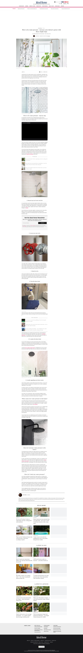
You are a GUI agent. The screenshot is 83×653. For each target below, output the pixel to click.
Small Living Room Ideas (38, 626)
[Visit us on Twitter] (62, 2)
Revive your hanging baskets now (32, 8)
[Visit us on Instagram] (64, 2)
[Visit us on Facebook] (61, 2)
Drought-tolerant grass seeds (44, 8)
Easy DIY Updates (37, 628)
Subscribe (64, 3)
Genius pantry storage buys (54, 8)
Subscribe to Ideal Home (57, 626)
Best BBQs (45, 628)
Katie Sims (25, 494)
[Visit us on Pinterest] (65, 2)
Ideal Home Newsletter (56, 628)
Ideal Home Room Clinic (57, 629)
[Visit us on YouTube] (67, 2)
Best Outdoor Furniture (47, 629)
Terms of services (32, 225)
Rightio (27, 207)
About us (28, 640)
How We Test (54, 640)
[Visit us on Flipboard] (66, 2)
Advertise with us (48, 640)
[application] (35, 131)
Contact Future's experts (35, 640)
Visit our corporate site (52, 650)
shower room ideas (29, 154)
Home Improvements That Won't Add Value (38, 630)
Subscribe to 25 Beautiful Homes (57, 631)
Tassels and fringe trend (21, 8)
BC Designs (35, 404)
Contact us (42, 640)
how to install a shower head (30, 347)
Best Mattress (46, 626)
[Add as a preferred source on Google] (41, 647)
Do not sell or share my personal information (41, 643)
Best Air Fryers (46, 631)
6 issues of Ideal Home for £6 (66, 8)
